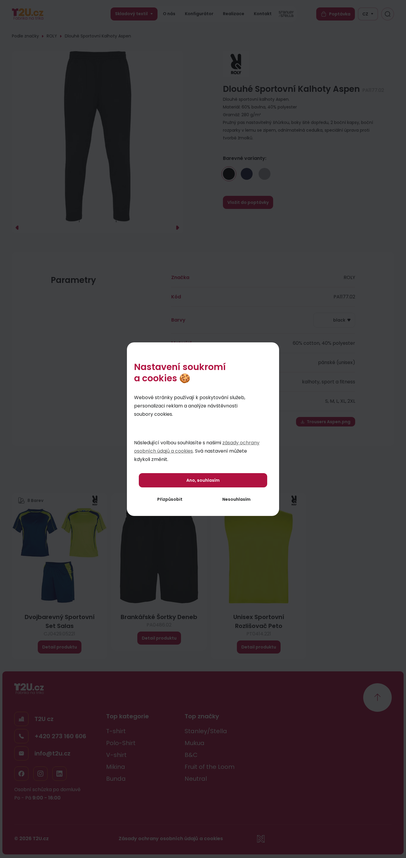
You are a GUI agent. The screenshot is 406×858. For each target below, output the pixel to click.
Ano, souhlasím (203, 480)
